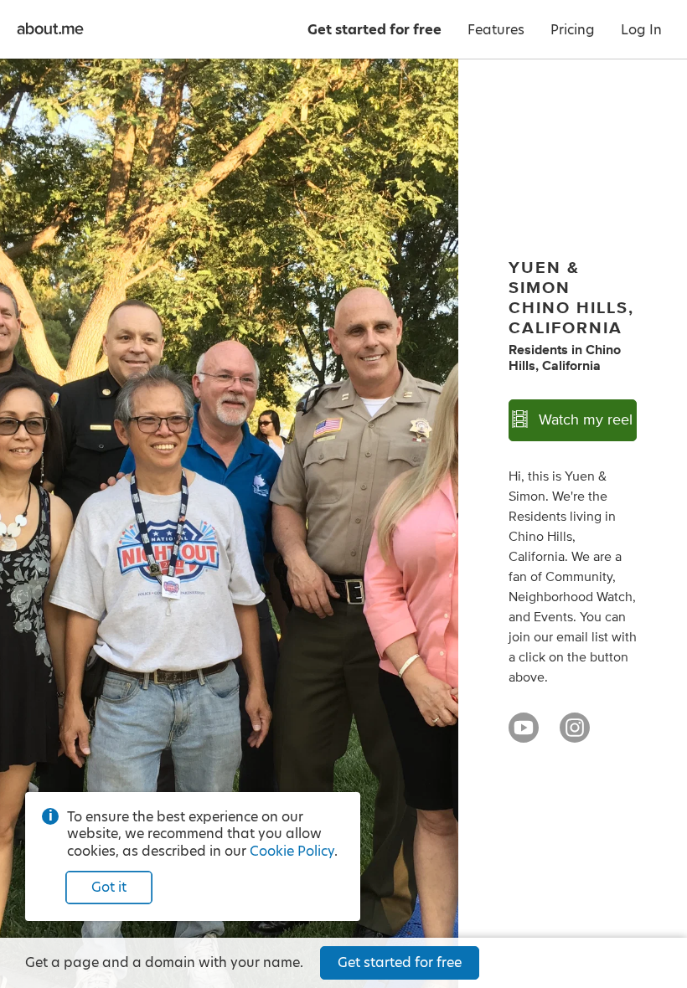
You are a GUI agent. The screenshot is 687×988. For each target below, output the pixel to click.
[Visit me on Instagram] (575, 735)
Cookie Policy (292, 851)
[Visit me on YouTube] (524, 735)
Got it (109, 887)
